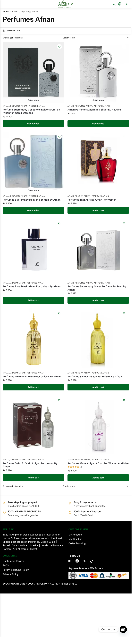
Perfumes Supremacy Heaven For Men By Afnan (31, 199)
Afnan (15, 11)
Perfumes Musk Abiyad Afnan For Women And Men (98, 463)
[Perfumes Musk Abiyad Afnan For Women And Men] (98, 426)
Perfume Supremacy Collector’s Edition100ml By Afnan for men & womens (31, 111)
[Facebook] (77, 561)
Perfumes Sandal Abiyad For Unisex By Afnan (94, 376)
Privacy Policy (10, 574)
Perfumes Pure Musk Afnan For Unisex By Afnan (31, 286)
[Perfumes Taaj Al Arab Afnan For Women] (98, 162)
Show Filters (13, 30)
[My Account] (120, 4)
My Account (75, 534)
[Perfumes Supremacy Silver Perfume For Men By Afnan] (98, 249)
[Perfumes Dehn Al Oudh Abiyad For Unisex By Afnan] (33, 426)
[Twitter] (84, 561)
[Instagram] (69, 561)
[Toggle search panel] (114, 4)
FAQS (6, 565)
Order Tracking (77, 543)
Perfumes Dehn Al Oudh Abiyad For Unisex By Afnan (30, 465)
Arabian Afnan (82, 196)
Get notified (33, 123)
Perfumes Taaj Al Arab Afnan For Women (91, 199)
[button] (126, 4)
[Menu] (7, 4)
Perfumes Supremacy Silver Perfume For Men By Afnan (96, 288)
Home (6, 11)
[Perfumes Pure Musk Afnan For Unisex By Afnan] (33, 249)
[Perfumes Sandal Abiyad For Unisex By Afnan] (98, 339)
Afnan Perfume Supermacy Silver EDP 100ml (94, 109)
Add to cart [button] (98, 210)
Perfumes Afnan (19, 106)
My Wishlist (75, 539)
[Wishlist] (59, 46)
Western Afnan (37, 106)
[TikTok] (91, 561)
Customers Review (13, 561)
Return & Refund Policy (16, 569)
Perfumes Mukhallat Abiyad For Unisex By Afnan (32, 376)
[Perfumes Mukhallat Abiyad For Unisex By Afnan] (33, 339)
